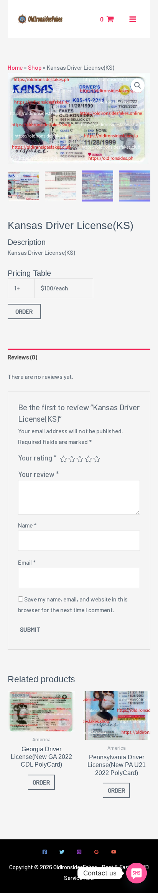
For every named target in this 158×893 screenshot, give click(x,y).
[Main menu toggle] (133, 19)
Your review (38, 474)
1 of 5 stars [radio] (63, 459)
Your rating (37, 457)
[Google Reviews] (96, 851)
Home (15, 67)
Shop (34, 67)
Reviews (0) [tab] (22, 356)
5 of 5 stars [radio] (96, 459)
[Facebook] (44, 851)
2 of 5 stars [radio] (72, 459)
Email (27, 562)
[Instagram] (79, 851)
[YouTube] (113, 851)
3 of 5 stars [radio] (80, 459)
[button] (138, 85)
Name (27, 525)
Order (24, 311)
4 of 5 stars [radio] (88, 459)
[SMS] (136, 873)
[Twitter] (62, 851)
